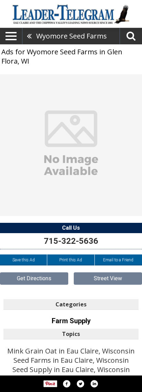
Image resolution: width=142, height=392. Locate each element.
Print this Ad (70, 260)
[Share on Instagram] (94, 384)
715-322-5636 (71, 241)
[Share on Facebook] (66, 384)
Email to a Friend (118, 260)
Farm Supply (71, 321)
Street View (108, 278)
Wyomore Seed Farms (71, 36)
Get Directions (34, 278)
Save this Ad (23, 260)
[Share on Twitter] (80, 384)
